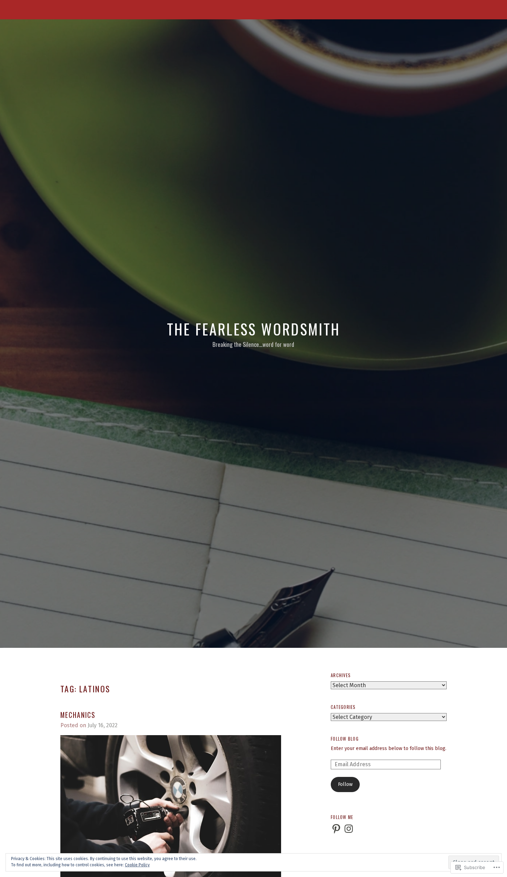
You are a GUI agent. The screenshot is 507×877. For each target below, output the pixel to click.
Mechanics (78, 715)
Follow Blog (345, 738)
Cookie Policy (137, 865)
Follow (345, 784)
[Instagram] (348, 828)
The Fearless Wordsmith (253, 329)
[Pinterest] (336, 828)
